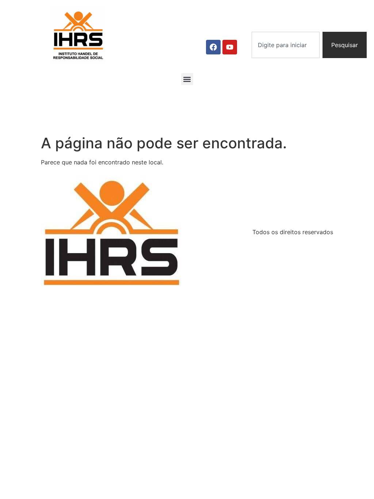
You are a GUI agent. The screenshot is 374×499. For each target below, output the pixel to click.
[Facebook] (213, 47)
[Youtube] (229, 47)
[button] (187, 79)
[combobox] (286, 45)
